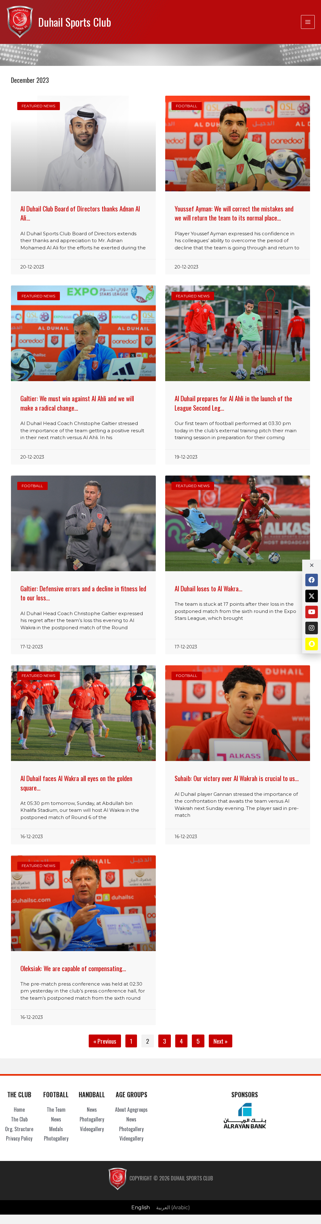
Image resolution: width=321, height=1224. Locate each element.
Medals (56, 1129)
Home (19, 1109)
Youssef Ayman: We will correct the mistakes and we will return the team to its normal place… (234, 213)
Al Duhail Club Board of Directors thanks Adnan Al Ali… (80, 213)
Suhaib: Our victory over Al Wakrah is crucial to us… (237, 778)
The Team (56, 1109)
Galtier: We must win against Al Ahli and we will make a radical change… (77, 402)
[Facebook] (311, 580)
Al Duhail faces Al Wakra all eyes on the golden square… (76, 782)
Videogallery (92, 1129)
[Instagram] (311, 628)
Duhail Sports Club (74, 22)
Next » (220, 1041)
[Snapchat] (311, 644)
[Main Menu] (308, 22)
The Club (19, 1119)
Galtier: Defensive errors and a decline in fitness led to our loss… (83, 592)
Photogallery (56, 1138)
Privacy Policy (19, 1138)
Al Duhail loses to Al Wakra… (208, 588)
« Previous (104, 1041)
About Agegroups (131, 1109)
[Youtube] (311, 612)
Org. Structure (19, 1129)
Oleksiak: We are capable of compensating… (73, 968)
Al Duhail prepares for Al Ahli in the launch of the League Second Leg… (233, 402)
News (56, 1119)
